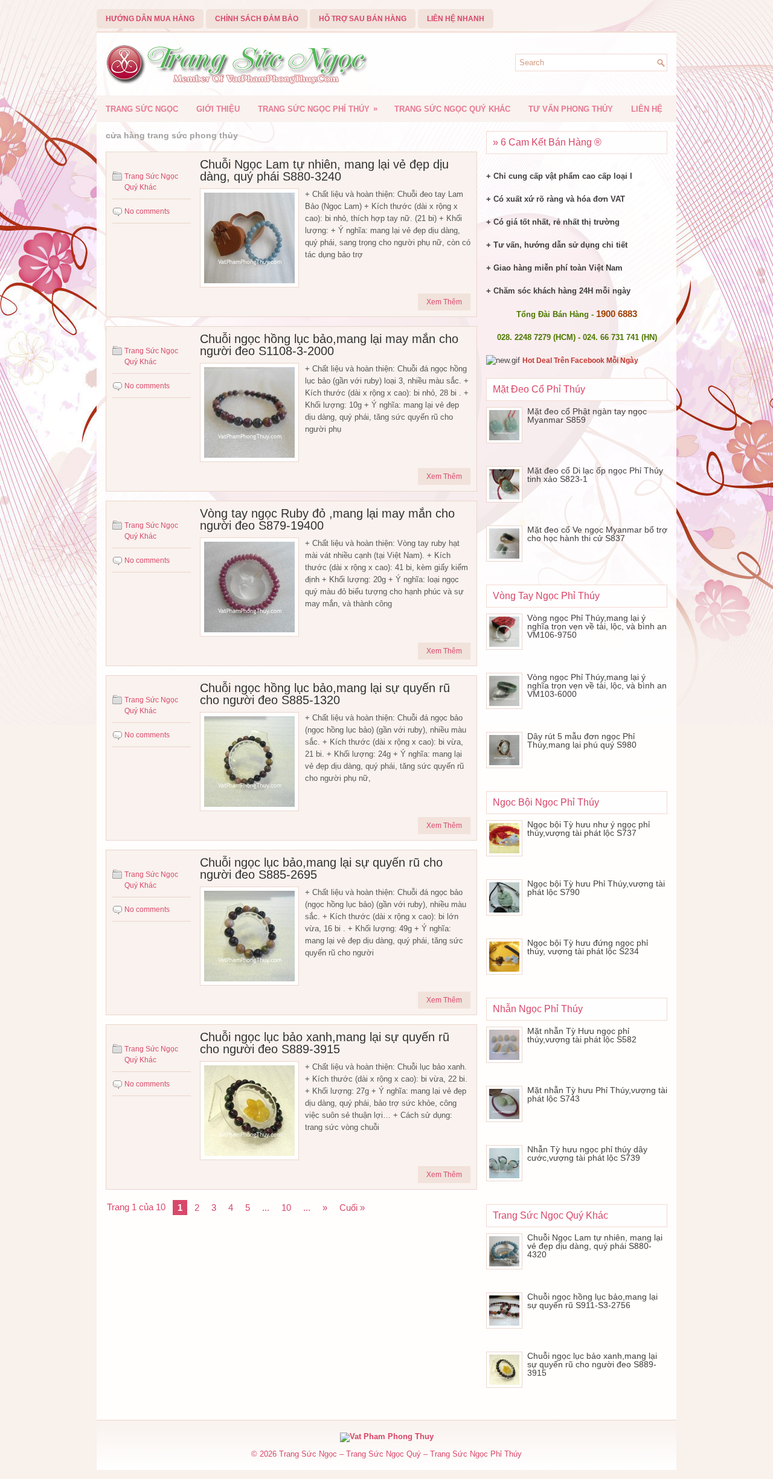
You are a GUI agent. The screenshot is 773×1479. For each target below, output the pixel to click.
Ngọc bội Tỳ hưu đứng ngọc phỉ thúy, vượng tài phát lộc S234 (587, 947)
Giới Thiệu (218, 109)
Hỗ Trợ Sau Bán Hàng (362, 18)
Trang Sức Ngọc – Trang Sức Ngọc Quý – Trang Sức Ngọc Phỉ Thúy (400, 1453)
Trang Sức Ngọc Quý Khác (452, 109)
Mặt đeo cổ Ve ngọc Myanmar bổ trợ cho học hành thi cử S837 (597, 534)
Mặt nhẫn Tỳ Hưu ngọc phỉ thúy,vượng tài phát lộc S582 (582, 1035)
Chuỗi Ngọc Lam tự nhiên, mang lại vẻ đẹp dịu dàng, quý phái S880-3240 (324, 170)
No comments (147, 211)
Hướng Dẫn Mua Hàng (150, 18)
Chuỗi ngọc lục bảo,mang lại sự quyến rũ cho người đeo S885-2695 (321, 868)
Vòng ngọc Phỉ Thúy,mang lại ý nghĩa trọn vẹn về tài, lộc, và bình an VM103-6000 (597, 685)
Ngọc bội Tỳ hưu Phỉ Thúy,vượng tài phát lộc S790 (596, 888)
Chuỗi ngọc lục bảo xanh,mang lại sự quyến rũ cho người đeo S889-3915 (324, 1043)
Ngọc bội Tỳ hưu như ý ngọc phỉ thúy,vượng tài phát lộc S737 (588, 829)
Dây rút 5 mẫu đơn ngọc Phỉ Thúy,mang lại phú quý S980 (582, 740)
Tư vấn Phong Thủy (570, 109)
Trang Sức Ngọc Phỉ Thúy (317, 109)
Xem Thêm (444, 302)
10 (286, 1207)
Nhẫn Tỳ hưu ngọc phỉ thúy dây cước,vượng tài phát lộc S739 (587, 1153)
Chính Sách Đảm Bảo (256, 18)
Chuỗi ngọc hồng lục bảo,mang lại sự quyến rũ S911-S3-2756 (592, 1301)
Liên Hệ (646, 109)
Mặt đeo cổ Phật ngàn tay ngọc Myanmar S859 (587, 415)
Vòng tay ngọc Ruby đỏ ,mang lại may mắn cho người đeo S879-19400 (327, 519)
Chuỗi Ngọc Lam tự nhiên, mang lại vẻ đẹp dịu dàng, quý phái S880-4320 (594, 1246)
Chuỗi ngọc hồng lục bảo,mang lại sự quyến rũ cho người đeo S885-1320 (325, 694)
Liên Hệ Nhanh (455, 18)
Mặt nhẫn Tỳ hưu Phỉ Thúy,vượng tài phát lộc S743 (597, 1094)
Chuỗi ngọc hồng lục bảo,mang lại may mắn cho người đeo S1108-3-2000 (329, 345)
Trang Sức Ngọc (142, 109)
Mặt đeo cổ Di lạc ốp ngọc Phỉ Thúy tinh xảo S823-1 (595, 475)
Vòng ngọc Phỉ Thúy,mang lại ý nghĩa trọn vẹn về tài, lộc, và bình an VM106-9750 (597, 626)
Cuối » (352, 1207)
